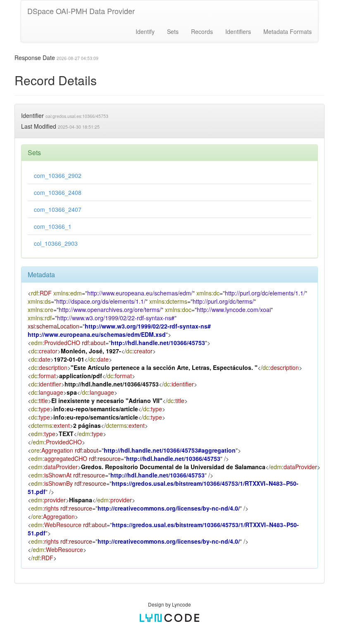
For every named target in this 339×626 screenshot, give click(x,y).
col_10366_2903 (56, 243)
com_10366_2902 (57, 175)
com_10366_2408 (57, 192)
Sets (173, 31)
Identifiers (238, 31)
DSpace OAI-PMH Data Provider (81, 10)
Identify (145, 31)
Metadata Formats (287, 31)
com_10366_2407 (57, 209)
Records (202, 31)
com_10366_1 (53, 226)
